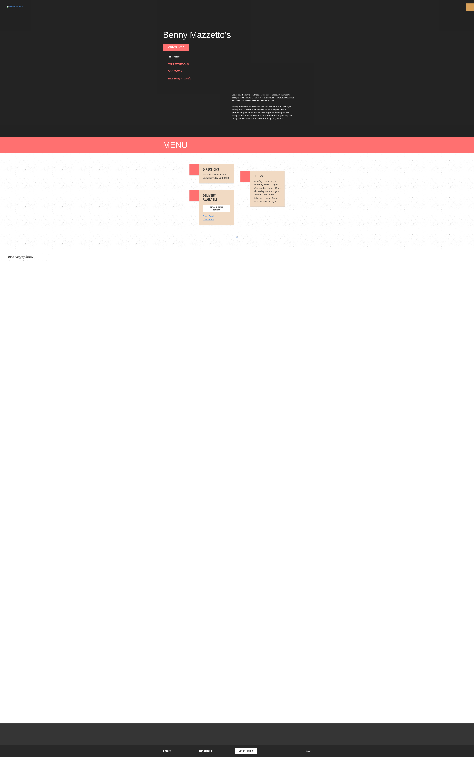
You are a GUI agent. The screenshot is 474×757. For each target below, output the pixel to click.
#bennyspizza (20, 257)
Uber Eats (208, 219)
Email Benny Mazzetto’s (179, 78)
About (167, 751)
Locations (205, 751)
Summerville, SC (178, 64)
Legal (308, 751)
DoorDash (208, 216)
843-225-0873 (175, 71)
